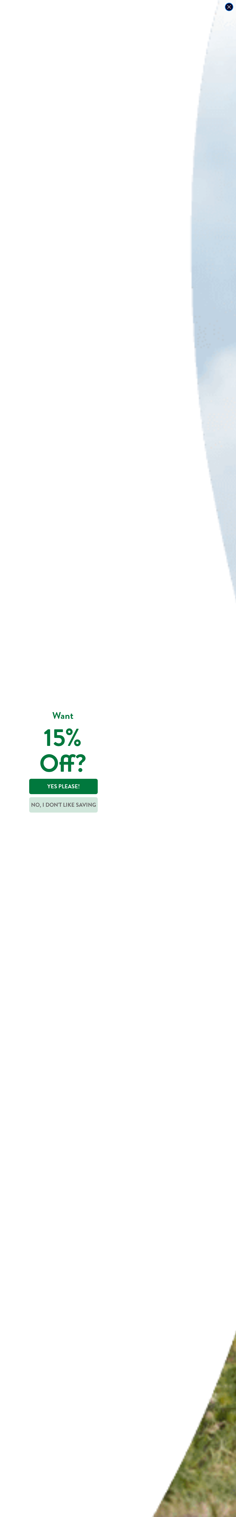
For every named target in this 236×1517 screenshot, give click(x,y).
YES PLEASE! (63, 786)
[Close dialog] (229, 7)
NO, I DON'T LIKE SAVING (63, 805)
